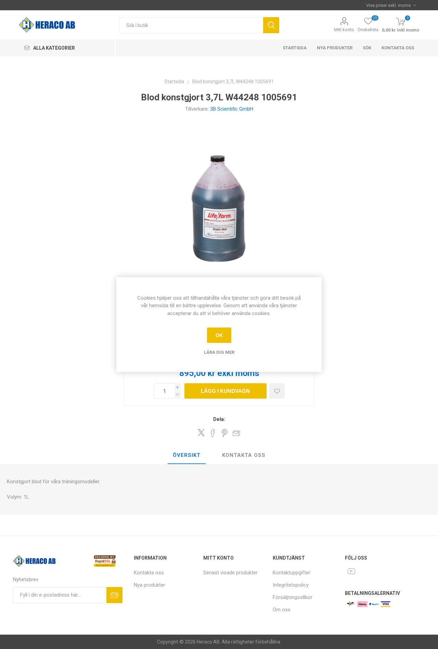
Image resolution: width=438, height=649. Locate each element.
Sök (271, 25)
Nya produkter (334, 47)
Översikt (187, 455)
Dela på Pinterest (224, 433)
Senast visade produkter (230, 573)
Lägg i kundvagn (225, 391)
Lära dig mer (219, 352)
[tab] (187, 455)
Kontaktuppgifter (291, 573)
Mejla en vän (236, 433)
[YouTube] (351, 571)
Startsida (295, 47)
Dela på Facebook (213, 433)
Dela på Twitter (201, 432)
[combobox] (191, 25)
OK (219, 335)
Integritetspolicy (291, 585)
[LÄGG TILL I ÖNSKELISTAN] (277, 391)
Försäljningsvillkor (292, 597)
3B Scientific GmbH (231, 109)
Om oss (282, 610)
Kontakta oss (398, 47)
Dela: (219, 419)
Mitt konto (344, 29)
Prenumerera (114, 595)
